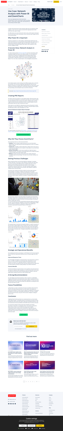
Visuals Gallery (37, 403)
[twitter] (46, 51)
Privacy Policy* (24, 328)
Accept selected (31, 425)
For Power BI (10, 1)
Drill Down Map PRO (24, 414)
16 (36, 381)
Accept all (40, 425)
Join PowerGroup (51, 403)
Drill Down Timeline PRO (25, 412)
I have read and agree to (21, 328)
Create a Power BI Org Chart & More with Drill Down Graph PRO (24, 91)
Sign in (61, 1)
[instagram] (15, 404)
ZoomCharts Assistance (52, 410)
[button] (15, 2)
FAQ (49, 414)
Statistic (28, 428)
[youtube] (14, 404)
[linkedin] (42, 51)
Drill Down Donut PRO (25, 408)
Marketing (43, 428)
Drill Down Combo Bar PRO (25, 406)
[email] (48, 51)
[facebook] (44, 51)
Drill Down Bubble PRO (25, 397)
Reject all (23, 425)
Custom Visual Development (39, 406)
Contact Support (51, 413)
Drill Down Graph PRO (22, 52)
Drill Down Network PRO (25, 400)
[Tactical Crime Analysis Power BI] (23, 120)
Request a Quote (23, 314)
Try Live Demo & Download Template (23, 134)
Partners (50, 400)
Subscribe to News (37, 408)
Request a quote (50, 1)
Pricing (50, 397)
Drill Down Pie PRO (24, 409)
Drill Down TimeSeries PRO (25, 411)
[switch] (26, 428)
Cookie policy (36, 422)
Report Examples (37, 397)
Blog (36, 400)
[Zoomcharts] (4, 2)
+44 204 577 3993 (12, 401)
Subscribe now (31, 326)
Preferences (36, 428)
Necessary (22, 428)
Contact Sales (50, 411)
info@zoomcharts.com (12, 399)
